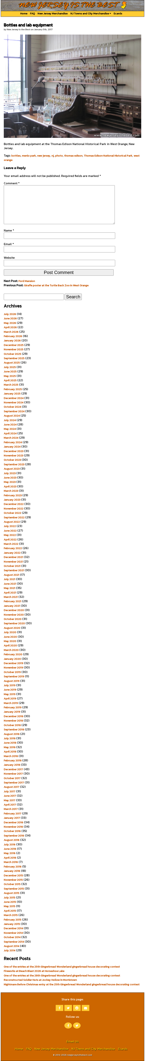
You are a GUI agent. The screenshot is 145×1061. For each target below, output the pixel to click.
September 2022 (14, 517)
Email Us (72, 1041)
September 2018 (14, 729)
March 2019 (11, 703)
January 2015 (12, 924)
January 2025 (12, 393)
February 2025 (13, 389)
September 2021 (14, 570)
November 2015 (13, 880)
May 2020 (10, 641)
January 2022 (12, 553)
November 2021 (13, 561)
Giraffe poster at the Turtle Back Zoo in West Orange (56, 285)
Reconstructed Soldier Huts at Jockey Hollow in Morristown (40, 980)
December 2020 (14, 610)
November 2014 (13, 933)
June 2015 (10, 902)
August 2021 (11, 575)
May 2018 (9, 747)
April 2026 (10, 327)
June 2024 (10, 424)
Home (23, 13)
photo (59, 156)
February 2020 (13, 654)
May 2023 (10, 482)
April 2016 (10, 858)
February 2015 (12, 919)
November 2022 (13, 508)
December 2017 (13, 769)
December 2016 (13, 822)
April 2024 (10, 433)
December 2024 (14, 398)
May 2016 (9, 853)
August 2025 (12, 362)
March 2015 (11, 915)
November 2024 (13, 402)
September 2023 (14, 464)
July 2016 (9, 844)
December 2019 (13, 663)
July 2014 (9, 950)
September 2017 (14, 782)
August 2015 (11, 893)
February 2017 (12, 813)
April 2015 (10, 911)
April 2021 (10, 592)
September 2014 (14, 942)
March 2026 (11, 332)
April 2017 (10, 805)
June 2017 (10, 796)
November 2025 (13, 349)
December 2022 (14, 504)
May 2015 (9, 906)
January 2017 (12, 818)
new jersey (43, 156)
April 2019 (10, 698)
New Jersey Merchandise (53, 13)
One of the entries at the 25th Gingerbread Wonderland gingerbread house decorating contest (62, 967)
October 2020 (13, 619)
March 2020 (11, 650)
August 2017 (11, 787)
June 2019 (10, 690)
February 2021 (12, 601)
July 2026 (10, 314)
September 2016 (14, 835)
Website (9, 257)
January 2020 (12, 659)
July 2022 (10, 526)
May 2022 (10, 535)
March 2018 (11, 756)
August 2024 (12, 416)
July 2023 (10, 473)
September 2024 (14, 411)
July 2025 (10, 367)
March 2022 (11, 544)
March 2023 (11, 491)
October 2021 (12, 566)
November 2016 (13, 827)
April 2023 (10, 486)
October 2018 (12, 725)
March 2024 (11, 438)
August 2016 (11, 840)
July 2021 (9, 579)
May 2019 (9, 694)
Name (9, 230)
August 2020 (12, 628)
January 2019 (12, 712)
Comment (12, 183)
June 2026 (10, 318)
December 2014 (13, 928)
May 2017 (9, 800)
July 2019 (9, 685)
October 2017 (12, 778)
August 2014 (11, 946)
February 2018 (13, 760)
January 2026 (12, 340)
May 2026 (10, 323)
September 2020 (14, 623)
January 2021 (12, 606)
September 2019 (14, 676)
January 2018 (12, 765)
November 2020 (14, 615)
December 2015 (13, 875)
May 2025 (10, 376)
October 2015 (12, 884)
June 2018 (10, 743)
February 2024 (13, 442)
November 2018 (13, 720)
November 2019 (13, 667)
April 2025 (10, 380)
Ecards (118, 13)
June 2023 (10, 477)
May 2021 (9, 588)
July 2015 (9, 897)
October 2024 (12, 407)
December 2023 (13, 451)
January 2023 (12, 500)
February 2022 (13, 548)
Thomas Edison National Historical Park (108, 156)
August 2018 (11, 734)
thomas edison (73, 156)
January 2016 (12, 871)
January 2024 (12, 446)
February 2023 (13, 495)
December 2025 (14, 345)
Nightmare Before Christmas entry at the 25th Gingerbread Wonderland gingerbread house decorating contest (72, 984)
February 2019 (13, 707)
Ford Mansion (27, 281)
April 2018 (10, 751)
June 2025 (10, 371)
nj (53, 156)
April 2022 (10, 539)
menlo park (29, 156)
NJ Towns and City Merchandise (90, 13)
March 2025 (11, 385)
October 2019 (12, 672)
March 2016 (11, 862)
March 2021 (11, 597)
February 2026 (13, 336)
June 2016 (10, 849)
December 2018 (13, 716)
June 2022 (10, 531)
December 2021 (13, 557)
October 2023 (12, 460)
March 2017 (11, 809)
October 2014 (12, 937)
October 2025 (12, 354)
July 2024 (10, 420)
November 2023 (13, 455)
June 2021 (10, 584)
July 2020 (10, 632)
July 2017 (9, 791)
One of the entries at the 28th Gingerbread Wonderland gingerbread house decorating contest (62, 975)
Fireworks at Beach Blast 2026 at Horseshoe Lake (34, 971)
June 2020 (10, 637)
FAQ (32, 13)
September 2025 (14, 358)
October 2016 (12, 831)
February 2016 (13, 866)
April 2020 (10, 645)
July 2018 (9, 738)
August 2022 (12, 522)
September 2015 (14, 889)
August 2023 (12, 469)
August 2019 (11, 681)
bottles (16, 156)
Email (9, 244)
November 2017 (13, 774)
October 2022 (12, 513)
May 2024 (10, 429)
